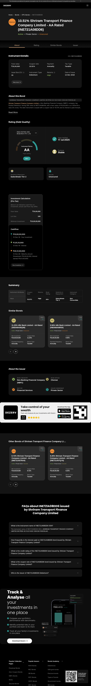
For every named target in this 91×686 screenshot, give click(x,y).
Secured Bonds (14, 684)
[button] (16, 662)
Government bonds (54, 681)
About (16, 45)
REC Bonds (32, 669)
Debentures (51, 666)
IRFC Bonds (32, 685)
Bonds (17, 15)
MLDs (11, 680)
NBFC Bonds (13, 676)
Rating (36, 45)
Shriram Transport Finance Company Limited (24, 103)
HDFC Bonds (32, 681)
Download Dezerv (19, 641)
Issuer (75, 45)
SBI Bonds (31, 673)
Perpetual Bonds (14, 668)
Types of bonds (53, 677)
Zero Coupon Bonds (15, 672)
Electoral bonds (53, 673)
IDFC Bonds (32, 677)
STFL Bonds (26, 15)
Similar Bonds (56, 45)
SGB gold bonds (53, 669)
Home (11, 15)
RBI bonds (51, 685)
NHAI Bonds (32, 666)
